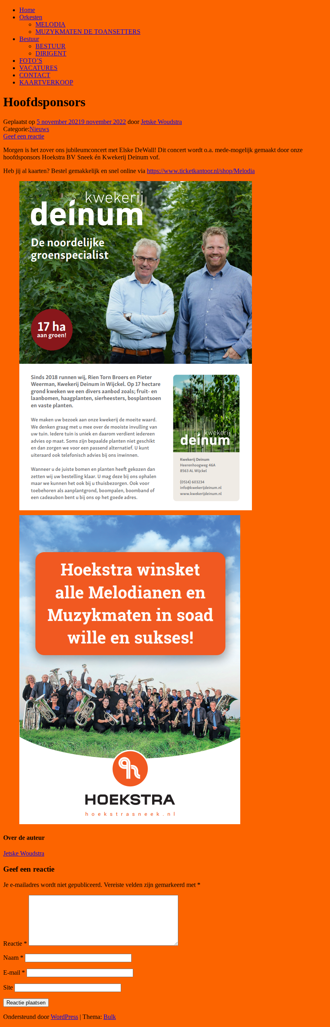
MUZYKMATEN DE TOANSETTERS (87, 31)
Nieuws (39, 129)
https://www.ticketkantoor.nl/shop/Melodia (201, 170)
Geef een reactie (23, 136)
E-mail (14, 972)
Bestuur (29, 38)
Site (8, 987)
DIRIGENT (50, 53)
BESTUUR (50, 46)
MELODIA (50, 24)
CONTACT (34, 75)
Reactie (15, 943)
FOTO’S (30, 60)
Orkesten (30, 17)
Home (27, 9)
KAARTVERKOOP (46, 82)
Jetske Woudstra (161, 121)
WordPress (64, 1016)
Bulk (109, 1016)
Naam (13, 957)
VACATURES (38, 67)
